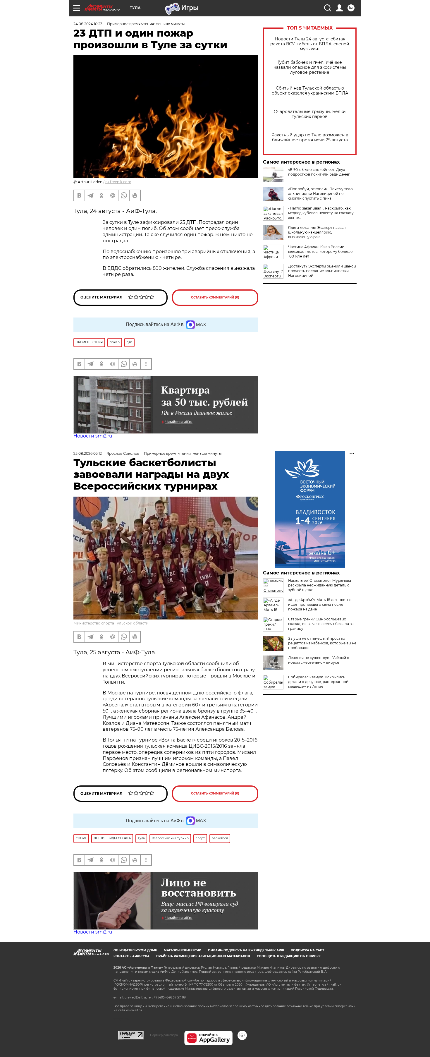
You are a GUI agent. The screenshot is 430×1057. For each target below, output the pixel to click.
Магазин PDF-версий (182, 950)
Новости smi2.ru (92, 436)
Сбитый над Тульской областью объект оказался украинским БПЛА (310, 91)
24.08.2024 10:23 (87, 24)
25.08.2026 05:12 (87, 453)
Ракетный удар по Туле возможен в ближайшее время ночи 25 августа (309, 138)
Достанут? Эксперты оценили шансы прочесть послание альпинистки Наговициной (322, 271)
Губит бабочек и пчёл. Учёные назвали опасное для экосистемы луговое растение (310, 67)
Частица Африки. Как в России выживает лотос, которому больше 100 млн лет (320, 251)
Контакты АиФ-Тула (131, 956)
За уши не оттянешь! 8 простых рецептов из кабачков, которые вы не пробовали (322, 643)
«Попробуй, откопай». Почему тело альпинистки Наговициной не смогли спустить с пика (320, 193)
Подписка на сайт (307, 950)
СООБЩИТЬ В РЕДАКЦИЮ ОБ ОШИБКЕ (289, 956)
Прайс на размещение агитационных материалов (203, 956)
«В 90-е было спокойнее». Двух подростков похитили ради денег (319, 171)
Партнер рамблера (164, 1035)
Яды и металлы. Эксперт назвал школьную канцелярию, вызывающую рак (317, 232)
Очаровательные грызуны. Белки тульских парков (310, 114)
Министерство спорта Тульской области (110, 623)
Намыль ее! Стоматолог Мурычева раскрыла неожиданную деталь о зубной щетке (319, 585)
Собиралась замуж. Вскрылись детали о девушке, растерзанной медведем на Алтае (318, 682)
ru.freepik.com (118, 182)
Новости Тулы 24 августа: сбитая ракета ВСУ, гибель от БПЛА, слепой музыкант (309, 44)
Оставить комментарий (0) (215, 297)
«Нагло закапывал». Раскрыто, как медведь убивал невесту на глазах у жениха (321, 213)
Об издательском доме (135, 950)
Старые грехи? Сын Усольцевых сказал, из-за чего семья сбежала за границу (321, 624)
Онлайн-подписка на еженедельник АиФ (246, 950)
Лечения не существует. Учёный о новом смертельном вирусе (318, 660)
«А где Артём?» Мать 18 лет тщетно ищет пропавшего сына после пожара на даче (320, 604)
